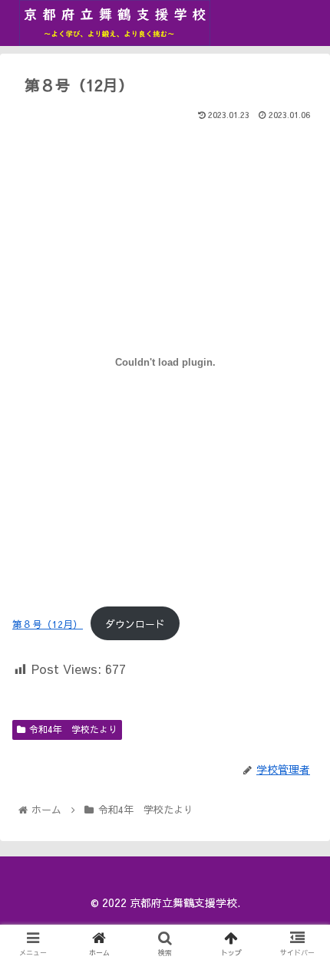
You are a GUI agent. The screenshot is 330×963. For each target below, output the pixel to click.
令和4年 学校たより (73, 729)
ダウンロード (135, 623)
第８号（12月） (47, 623)
